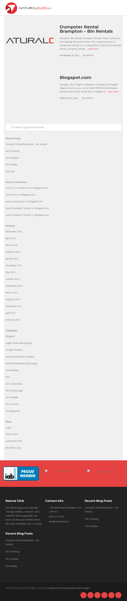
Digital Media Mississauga (19, 343)
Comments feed (14, 440)
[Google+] (90, 595)
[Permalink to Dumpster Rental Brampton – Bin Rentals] (30, 41)
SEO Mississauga (14, 390)
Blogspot (88, 55)
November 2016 (14, 231)
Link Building (12, 370)
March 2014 (12, 292)
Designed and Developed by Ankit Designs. (68, 587)
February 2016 (13, 251)
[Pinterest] (104, 595)
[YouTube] (118, 595)
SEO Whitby (11, 164)
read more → (94, 48)
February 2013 (13, 319)
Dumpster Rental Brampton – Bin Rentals (86, 29)
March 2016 (12, 245)
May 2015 (10, 272)
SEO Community (14, 383)
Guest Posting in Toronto (18, 208)
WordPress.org (13, 447)
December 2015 (14, 265)
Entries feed (12, 434)
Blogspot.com (75, 77)
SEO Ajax (10, 171)
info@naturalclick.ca (59, 521)
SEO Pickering (12, 150)
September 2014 (14, 285)
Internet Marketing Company (20, 356)
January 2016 (12, 258)
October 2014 (12, 279)
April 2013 (10, 312)
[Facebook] (83, 595)
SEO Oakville (12, 397)
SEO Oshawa (12, 157)
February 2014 (13, 299)
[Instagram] (97, 595)
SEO (8, 376)
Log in (9, 427)
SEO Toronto (12, 404)
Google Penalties (14, 349)
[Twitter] (111, 595)
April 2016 (10, 238)
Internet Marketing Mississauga (21, 363)
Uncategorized (13, 410)
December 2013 (14, 306)
